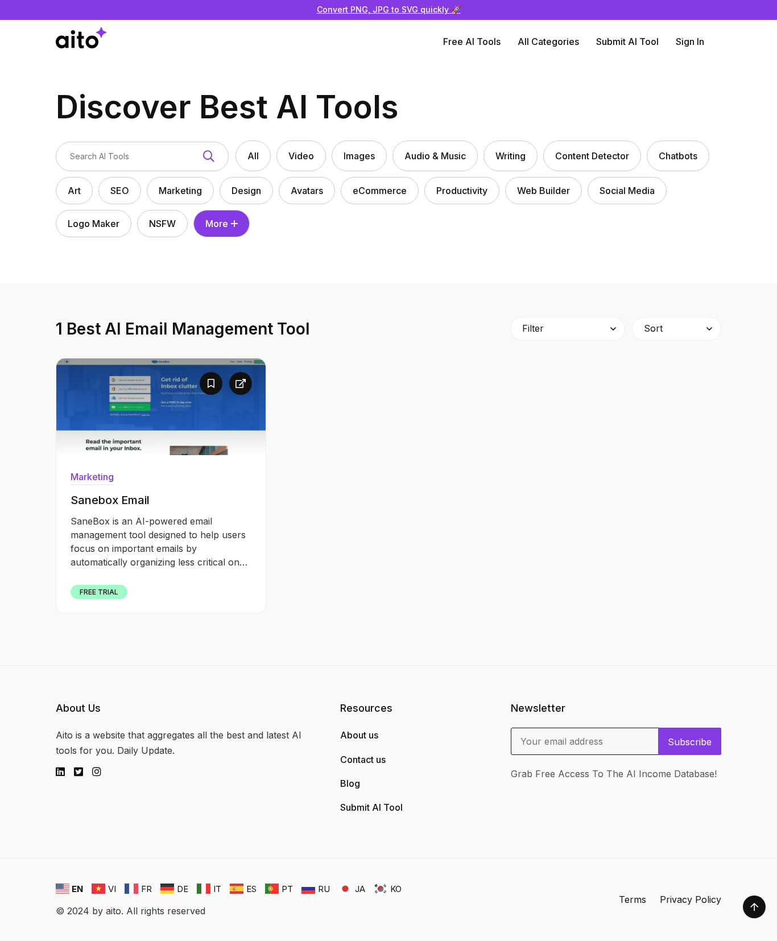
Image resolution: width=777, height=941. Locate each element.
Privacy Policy (690, 899)
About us (359, 735)
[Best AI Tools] (81, 42)
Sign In (690, 41)
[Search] (208, 156)
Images (359, 156)
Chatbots (678, 156)
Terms (632, 899)
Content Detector (592, 156)
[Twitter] (83, 772)
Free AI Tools (472, 41)
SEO (119, 190)
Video (301, 156)
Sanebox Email (110, 500)
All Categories (548, 41)
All (253, 156)
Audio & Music (435, 156)
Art (74, 190)
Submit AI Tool (627, 41)
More (216, 223)
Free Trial (99, 592)
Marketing (180, 190)
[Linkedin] (65, 772)
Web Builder (543, 190)
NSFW (162, 223)
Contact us (363, 759)
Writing (510, 156)
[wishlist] (211, 383)
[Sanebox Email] (161, 406)
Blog (350, 783)
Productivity (461, 190)
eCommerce (380, 190)
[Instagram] (101, 772)
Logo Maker (93, 223)
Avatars (307, 190)
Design (246, 190)
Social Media (627, 190)
